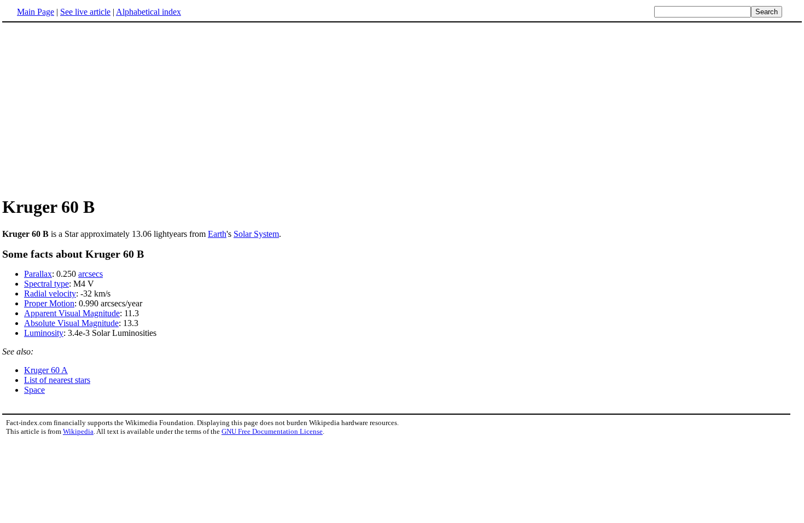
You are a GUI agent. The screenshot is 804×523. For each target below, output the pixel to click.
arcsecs (90, 273)
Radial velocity (50, 293)
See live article (85, 11)
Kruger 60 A (46, 370)
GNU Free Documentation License (272, 431)
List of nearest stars (57, 380)
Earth (217, 234)
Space (34, 389)
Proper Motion (49, 303)
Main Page (35, 11)
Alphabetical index (148, 11)
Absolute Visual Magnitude (71, 323)
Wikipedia (78, 431)
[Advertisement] (94, 108)
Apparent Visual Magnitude (72, 313)
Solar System (256, 234)
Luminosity (43, 333)
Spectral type (46, 283)
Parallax (38, 273)
